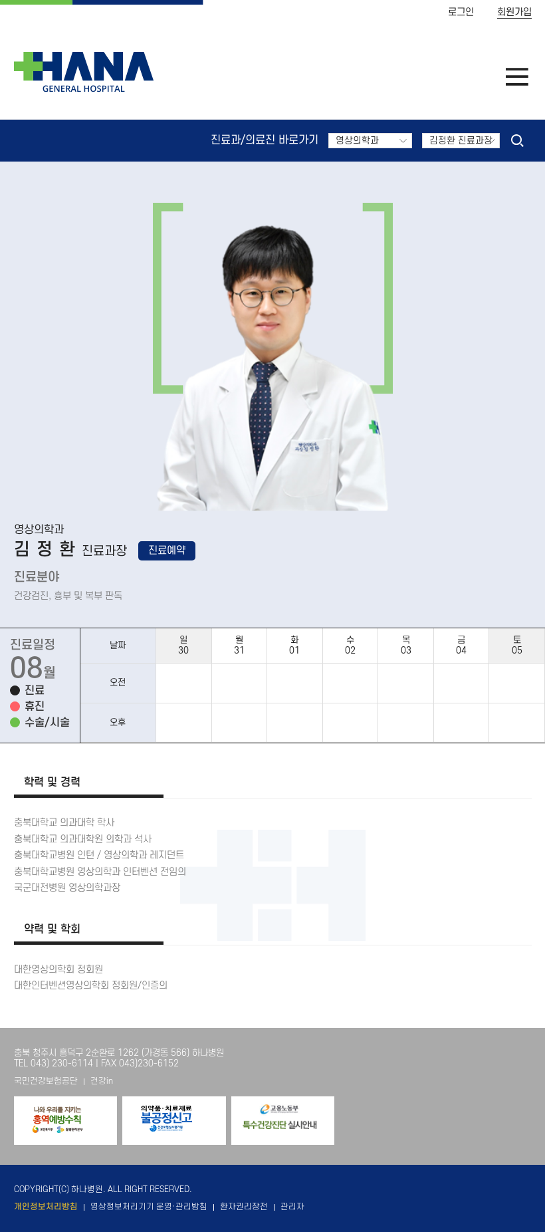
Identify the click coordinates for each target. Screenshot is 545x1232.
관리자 (292, 1206)
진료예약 (166, 550)
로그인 (461, 12)
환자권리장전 (244, 1206)
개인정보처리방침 (46, 1206)
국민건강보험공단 (46, 1081)
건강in (101, 1081)
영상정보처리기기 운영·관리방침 (148, 1206)
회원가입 (514, 12)
